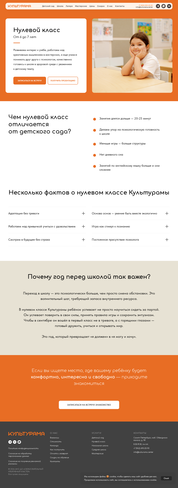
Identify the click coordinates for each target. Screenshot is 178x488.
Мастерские (97, 454)
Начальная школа (100, 446)
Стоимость (55, 442)
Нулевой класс (98, 442)
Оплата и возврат (59, 454)
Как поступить (57, 450)
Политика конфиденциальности (23, 448)
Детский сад (98, 438)
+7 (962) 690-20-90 (146, 5)
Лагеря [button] (69, 6)
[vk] (169, 6)
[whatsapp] (163, 6)
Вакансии (54, 438)
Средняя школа (99, 450)
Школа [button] (60, 6)
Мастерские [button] (81, 6)
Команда (54, 446)
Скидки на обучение (59, 458)
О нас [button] (110, 6)
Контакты (119, 6)
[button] (29, 81)
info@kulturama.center (144, 7)
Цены (92, 6)
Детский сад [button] (48, 6)
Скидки (101, 6)
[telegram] (158, 6)
